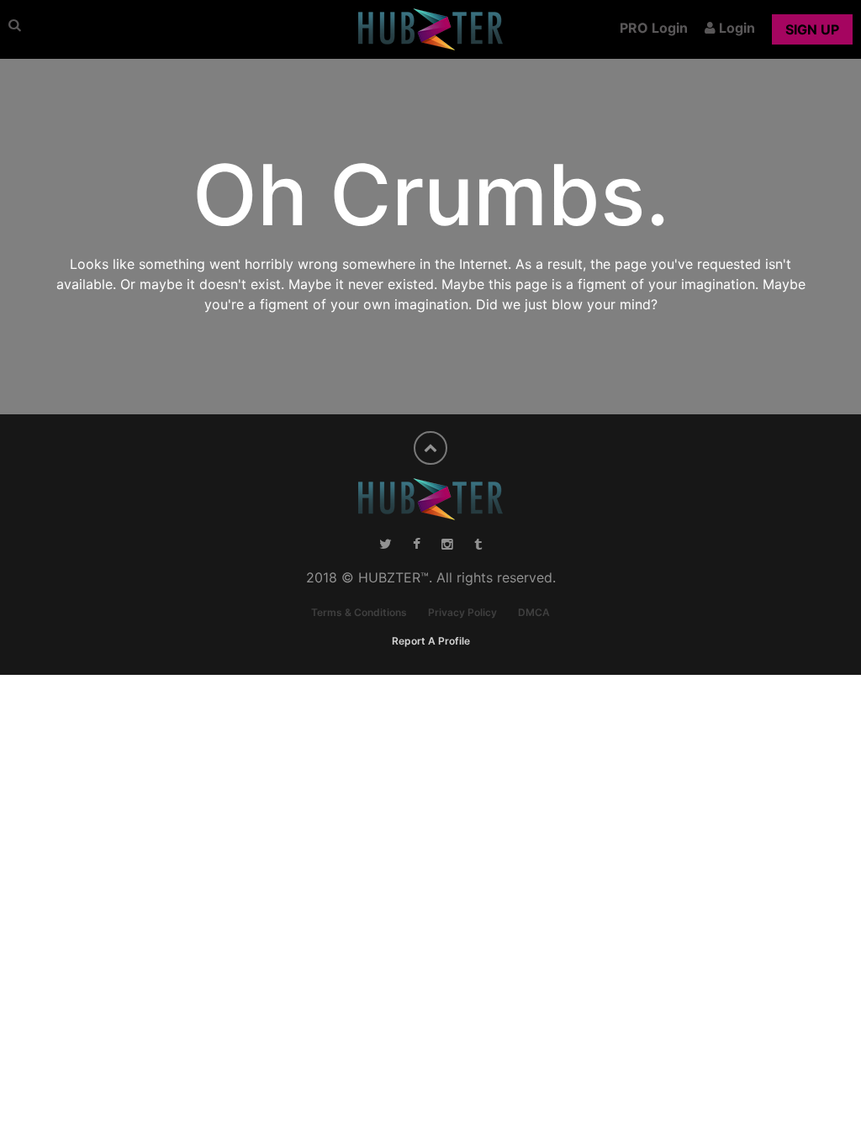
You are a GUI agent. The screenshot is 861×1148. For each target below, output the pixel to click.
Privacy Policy (462, 612)
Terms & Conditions (359, 612)
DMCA (534, 612)
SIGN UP (812, 29)
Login (735, 27)
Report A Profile (431, 641)
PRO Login (654, 27)
